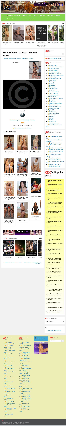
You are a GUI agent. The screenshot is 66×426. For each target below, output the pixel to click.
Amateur (23, 15)
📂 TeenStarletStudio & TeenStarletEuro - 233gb (9, 405)
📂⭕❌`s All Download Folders (53, 58)
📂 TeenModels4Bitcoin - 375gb (9, 377)
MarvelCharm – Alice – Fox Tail (18, 43)
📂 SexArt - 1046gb (25, 395)
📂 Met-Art (50, 118)
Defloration (36, 15)
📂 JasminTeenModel (53, 105)
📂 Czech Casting (52, 77)
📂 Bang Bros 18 (52, 121)
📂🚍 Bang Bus (51, 100)
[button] (2, 16)
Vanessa (31, 58)
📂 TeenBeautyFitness (53, 68)
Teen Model (25, 58)
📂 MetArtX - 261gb (25, 396)
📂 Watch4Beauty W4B (53, 123)
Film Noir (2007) (8, 257)
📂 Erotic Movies (52, 80)
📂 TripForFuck (51, 111)
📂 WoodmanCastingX (53, 113)
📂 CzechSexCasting (52, 88)
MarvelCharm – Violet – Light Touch (7, 43)
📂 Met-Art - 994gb (9, 401)
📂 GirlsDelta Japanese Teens (55, 103)
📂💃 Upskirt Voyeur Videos (55, 143)
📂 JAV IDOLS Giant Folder (54, 164)
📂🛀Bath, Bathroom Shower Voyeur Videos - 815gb (9, 350)
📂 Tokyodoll (51, 83)
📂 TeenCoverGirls (52, 65)
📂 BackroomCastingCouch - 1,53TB (10, 362)
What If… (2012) (31, 257)
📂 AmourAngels (52, 114)
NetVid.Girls (7, 18)
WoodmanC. (43, 15)
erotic (6, 58)
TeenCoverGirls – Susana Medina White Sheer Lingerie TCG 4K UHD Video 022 (41, 44)
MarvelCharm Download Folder (23, 128)
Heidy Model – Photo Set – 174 (30, 43)
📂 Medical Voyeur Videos (54, 159)
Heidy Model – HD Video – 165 (53, 43)
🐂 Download (10, 15)
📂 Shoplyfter (51, 90)
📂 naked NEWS (52, 101)
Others (13, 18)
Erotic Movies (17, 15)
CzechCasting (57, 15)
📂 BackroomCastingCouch (54, 78)
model (19, 58)
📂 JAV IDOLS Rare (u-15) (54, 166)
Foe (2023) (20, 257)
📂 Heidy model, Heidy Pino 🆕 (55, 98)
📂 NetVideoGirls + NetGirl (54, 73)
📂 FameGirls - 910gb (26, 398)
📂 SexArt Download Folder (54, 106)
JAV (26, 18)
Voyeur (29, 15)
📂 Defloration (51, 85)
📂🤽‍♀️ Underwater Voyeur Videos (56, 148)
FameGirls (31, 18)
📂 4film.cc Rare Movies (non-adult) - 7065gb (8, 414)
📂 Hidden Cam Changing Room (55, 149)
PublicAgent (50, 15)
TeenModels (20, 18)
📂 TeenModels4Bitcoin (53, 72)
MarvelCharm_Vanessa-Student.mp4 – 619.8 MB (22, 120)
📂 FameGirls (51, 116)
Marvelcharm (13, 58)
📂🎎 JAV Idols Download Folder (56, 75)
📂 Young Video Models (53, 91)
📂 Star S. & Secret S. (53, 93)
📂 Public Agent (51, 82)
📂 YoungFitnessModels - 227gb (9, 382)
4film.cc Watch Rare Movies (54, 330)
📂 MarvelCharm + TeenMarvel (55, 67)
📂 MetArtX (50, 119)
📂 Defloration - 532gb (10, 408)
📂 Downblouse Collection (54, 158)
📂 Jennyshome (51, 86)
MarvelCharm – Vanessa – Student (13, 262)
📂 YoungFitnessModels (53, 70)
